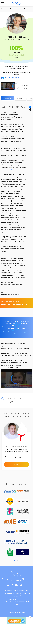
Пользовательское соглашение (16, 612)
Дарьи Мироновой (18, 170)
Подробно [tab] (7, 98)
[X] (30, 109)
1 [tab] (14, 560)
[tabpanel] (16, 446)
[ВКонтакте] (30, 107)
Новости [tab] (20, 98)
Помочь (16, 464)
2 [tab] (17, 560)
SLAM (22, 617)
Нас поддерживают (16, 484)
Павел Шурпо (16, 444)
